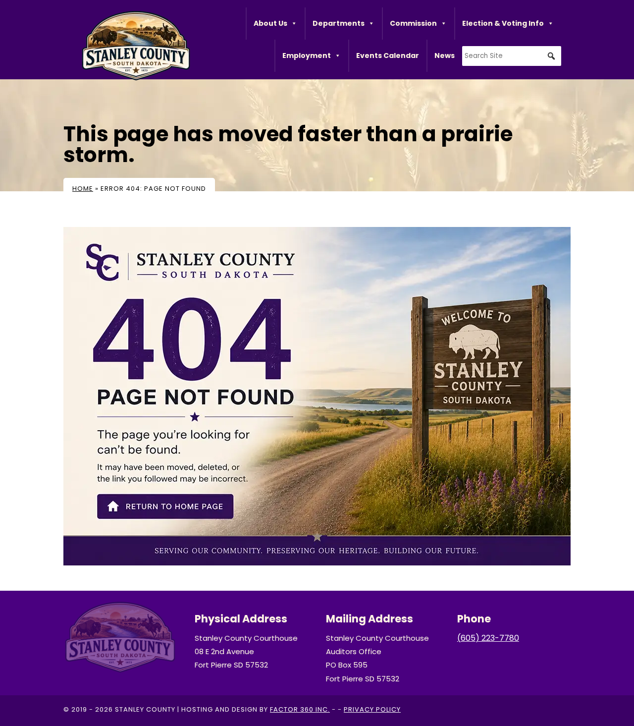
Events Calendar (387, 55)
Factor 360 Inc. (300, 709)
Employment (306, 55)
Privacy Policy (372, 709)
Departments (339, 23)
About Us (270, 23)
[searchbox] (511, 56)
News (444, 55)
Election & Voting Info (503, 23)
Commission (413, 23)
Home (82, 188)
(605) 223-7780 (488, 638)
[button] (551, 56)
